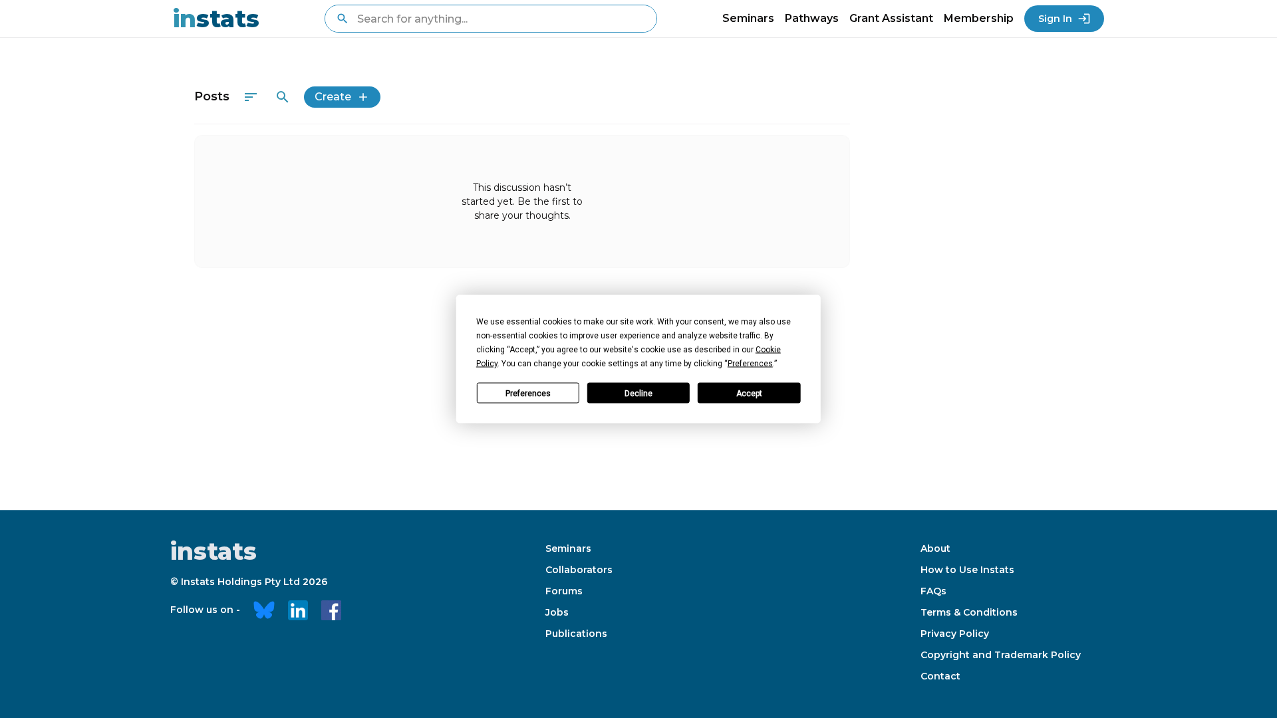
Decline (638, 393)
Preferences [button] (750, 363)
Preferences (528, 393)
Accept (749, 393)
